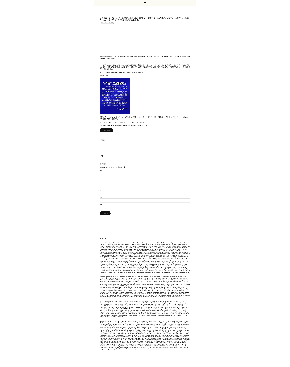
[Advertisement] (145, 39)
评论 (101, 170)
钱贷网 (102, 140)
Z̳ (145, 3)
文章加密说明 (106, 130)
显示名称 (102, 190)
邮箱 (101, 197)
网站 (101, 204)
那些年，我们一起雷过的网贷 (107, 23)
